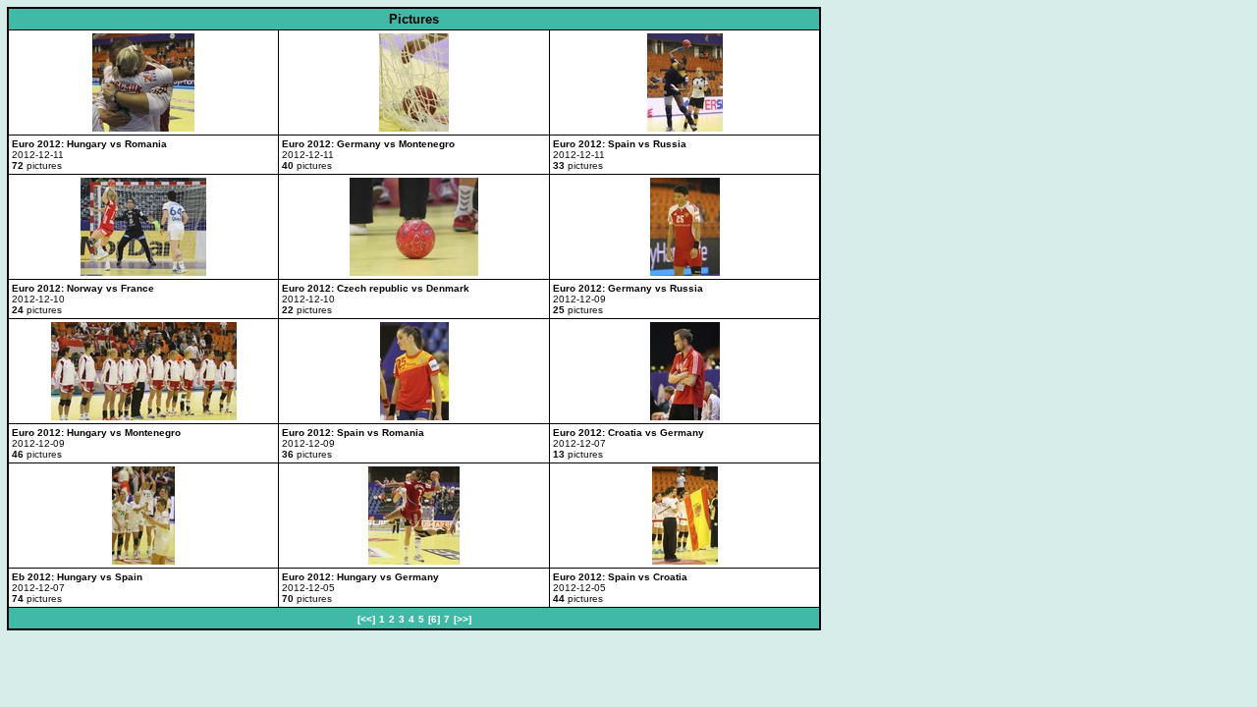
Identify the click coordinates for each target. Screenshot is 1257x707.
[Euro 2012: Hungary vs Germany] (414, 561)
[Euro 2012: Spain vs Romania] (414, 416)
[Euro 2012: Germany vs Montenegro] (414, 128)
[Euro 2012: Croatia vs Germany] (685, 416)
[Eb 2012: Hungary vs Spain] (143, 561)
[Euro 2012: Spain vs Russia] (685, 128)
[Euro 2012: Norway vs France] (143, 272)
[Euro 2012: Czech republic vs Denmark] (414, 272)
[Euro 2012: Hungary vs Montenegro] (144, 416)
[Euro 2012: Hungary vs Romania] (143, 128)
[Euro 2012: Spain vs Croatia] (685, 561)
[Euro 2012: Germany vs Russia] (685, 272)
